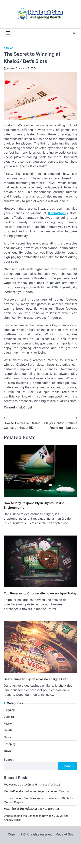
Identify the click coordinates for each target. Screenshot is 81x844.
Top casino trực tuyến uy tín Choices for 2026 (32, 784)
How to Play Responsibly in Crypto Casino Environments (34, 505)
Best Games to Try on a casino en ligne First (36, 679)
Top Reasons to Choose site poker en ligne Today (40, 593)
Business (9, 716)
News (7, 737)
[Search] (74, 33)
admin (10, 68)
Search (9, 759)
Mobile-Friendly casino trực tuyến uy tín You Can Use (36, 791)
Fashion (8, 723)
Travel (7, 750)
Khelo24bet (57, 213)
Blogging (9, 709)
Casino (8, 48)
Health (8, 730)
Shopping (10, 744)
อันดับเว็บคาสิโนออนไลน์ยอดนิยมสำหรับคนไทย (31, 808)
